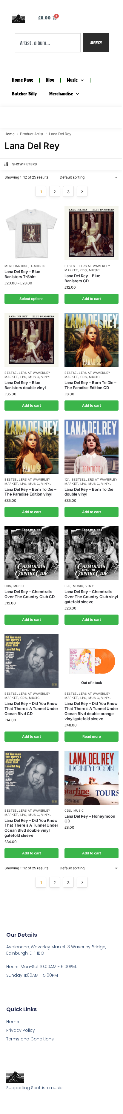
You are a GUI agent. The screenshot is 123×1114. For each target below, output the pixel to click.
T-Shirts (37, 266)
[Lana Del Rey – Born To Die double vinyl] (91, 447)
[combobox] (48, 42)
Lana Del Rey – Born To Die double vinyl (88, 492)
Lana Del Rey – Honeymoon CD (89, 819)
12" (66, 479)
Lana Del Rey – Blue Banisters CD (82, 278)
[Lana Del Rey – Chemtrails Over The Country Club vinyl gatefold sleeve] (91, 553)
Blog (50, 80)
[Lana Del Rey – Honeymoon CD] (91, 778)
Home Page (22, 80)
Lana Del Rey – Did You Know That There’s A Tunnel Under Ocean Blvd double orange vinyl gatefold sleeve (91, 711)
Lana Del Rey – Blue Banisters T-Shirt (22, 274)
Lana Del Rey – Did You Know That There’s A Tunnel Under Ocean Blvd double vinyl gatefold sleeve (31, 828)
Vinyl (46, 377)
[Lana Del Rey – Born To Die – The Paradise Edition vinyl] (31, 447)
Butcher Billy (24, 94)
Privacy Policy (20, 1030)
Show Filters (24, 164)
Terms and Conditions (30, 1039)
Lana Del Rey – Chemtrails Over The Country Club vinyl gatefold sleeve (91, 596)
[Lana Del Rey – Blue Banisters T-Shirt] (31, 233)
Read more (91, 736)
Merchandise (61, 94)
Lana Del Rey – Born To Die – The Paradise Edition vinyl (30, 492)
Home (9, 134)
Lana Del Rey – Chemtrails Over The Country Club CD (29, 594)
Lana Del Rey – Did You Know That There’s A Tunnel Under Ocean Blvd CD (31, 708)
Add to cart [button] (91, 298)
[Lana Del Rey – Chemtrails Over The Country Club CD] (31, 553)
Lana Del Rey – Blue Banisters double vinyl (25, 385)
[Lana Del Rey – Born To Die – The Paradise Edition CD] (91, 340)
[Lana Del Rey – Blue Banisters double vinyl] (31, 340)
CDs (83, 270)
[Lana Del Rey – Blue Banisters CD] (91, 233)
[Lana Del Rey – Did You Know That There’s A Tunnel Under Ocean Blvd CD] (31, 661)
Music (72, 80)
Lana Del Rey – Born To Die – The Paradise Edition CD (90, 385)
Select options (31, 298)
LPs (23, 377)
